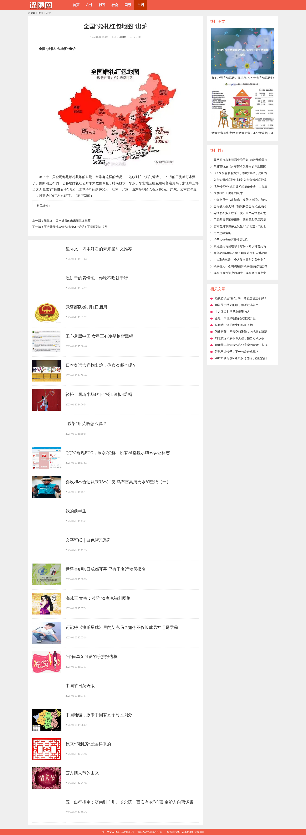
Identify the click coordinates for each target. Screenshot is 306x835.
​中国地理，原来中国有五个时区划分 (99, 714)
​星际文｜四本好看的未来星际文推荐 (67, 220)
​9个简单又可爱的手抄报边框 (92, 656)
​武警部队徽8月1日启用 (86, 307)
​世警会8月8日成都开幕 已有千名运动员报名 (106, 569)
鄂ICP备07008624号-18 (149, 831)
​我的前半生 (76, 511)
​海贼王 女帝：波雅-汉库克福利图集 (98, 598)
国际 (127, 5)
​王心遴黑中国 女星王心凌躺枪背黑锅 (99, 336)
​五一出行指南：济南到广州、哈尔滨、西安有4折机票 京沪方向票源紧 (130, 802)
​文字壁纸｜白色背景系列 (88, 540)
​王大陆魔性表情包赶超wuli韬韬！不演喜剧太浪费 (75, 226)
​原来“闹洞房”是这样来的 (88, 744)
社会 (115, 5)
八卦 (89, 5)
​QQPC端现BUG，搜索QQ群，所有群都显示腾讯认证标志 (118, 452)
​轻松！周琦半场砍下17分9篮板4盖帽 (99, 394)
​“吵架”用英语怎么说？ (86, 423)
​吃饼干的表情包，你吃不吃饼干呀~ (98, 278)
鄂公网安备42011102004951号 (118, 831)
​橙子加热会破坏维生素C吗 (231, 239)
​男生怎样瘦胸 (222, 233)
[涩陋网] (40, 8)
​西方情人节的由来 (82, 773)
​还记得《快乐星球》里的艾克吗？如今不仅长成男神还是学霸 (122, 627)
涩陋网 (32, 13)
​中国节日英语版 (80, 685)
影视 (102, 5)
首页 (76, 5)
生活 (140, 5)
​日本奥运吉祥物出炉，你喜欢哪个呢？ (101, 365)
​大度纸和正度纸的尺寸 (228, 193)
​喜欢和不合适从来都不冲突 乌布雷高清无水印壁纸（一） (118, 481)
